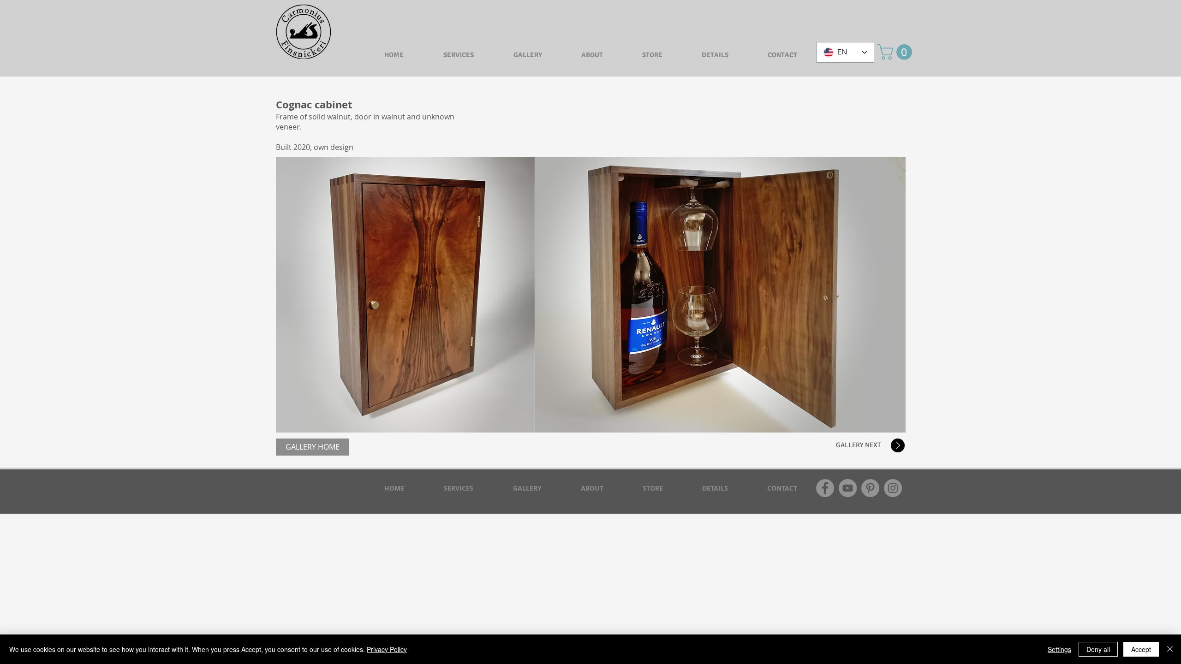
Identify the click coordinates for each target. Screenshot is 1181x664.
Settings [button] (1059, 649)
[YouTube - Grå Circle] (848, 488)
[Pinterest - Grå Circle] (870, 488)
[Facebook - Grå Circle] (825, 488)
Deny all (1098, 649)
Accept (1141, 649)
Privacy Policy (387, 649)
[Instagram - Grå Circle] (893, 488)
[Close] (1169, 649)
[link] (896, 52)
